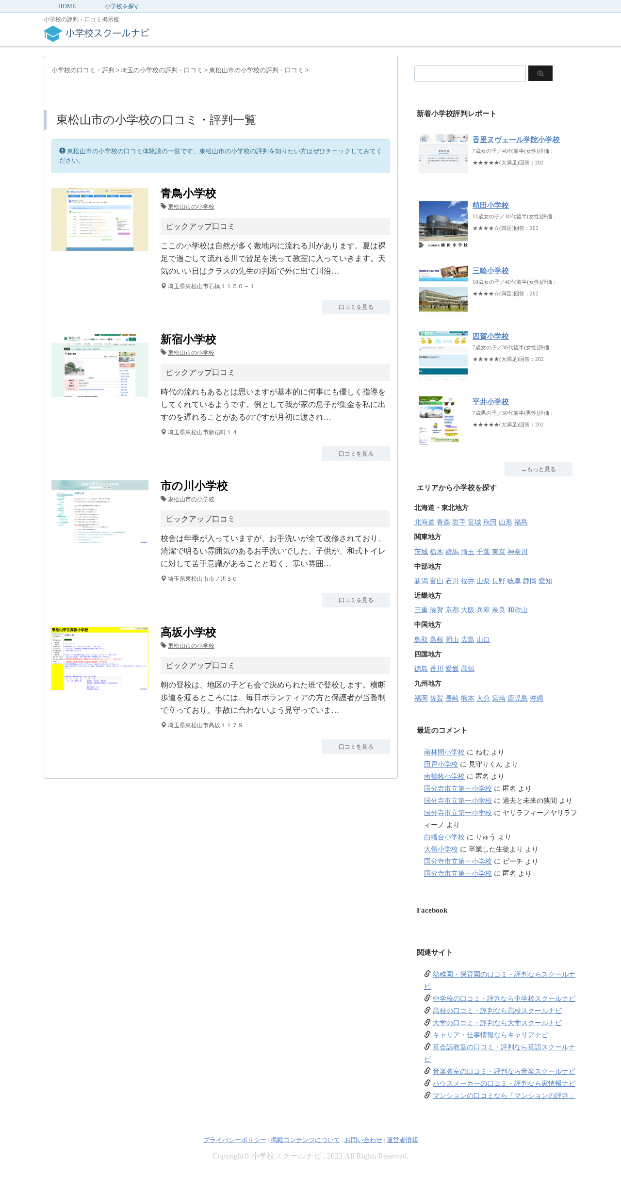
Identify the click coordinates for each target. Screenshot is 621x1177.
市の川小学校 (194, 486)
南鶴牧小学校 (444, 776)
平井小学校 (491, 402)
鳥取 (421, 639)
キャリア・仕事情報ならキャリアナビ (490, 1035)
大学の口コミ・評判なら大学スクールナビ (497, 1023)
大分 (483, 698)
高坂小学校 (188, 632)
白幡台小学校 (444, 837)
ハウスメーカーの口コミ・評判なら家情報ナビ (504, 1083)
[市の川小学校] (99, 537)
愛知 (545, 581)
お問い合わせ (363, 1140)
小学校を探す (122, 6)
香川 (436, 668)
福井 (467, 581)
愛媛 (452, 668)
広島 (467, 639)
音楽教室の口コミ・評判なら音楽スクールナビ (504, 1071)
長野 (499, 581)
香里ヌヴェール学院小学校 (516, 140)
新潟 (421, 581)
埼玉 (467, 552)
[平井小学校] (443, 439)
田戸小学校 (441, 764)
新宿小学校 (188, 339)
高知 (467, 668)
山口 (483, 639)
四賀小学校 (491, 336)
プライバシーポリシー (234, 1140)
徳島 (421, 668)
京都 (452, 610)
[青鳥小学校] (99, 245)
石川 (452, 581)
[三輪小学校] (443, 308)
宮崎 (499, 698)
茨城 (421, 552)
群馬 (452, 552)
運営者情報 (402, 1140)
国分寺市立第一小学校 (458, 788)
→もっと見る (538, 469)
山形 (505, 522)
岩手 (459, 522)
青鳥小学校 (188, 193)
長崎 (452, 698)
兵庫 (483, 610)
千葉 (483, 552)
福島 (521, 522)
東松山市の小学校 (191, 206)
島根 (436, 639)
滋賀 (436, 610)
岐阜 (514, 581)
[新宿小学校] (99, 391)
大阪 (467, 610)
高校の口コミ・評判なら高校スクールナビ (497, 1010)
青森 (443, 522)
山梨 (483, 581)
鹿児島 (517, 698)
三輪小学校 (491, 271)
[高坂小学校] (99, 684)
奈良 (499, 610)
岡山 (452, 639)
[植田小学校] (443, 243)
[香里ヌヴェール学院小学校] (443, 177)
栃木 (436, 552)
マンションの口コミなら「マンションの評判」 (504, 1095)
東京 (499, 552)
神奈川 (517, 552)
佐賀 (436, 698)
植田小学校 (491, 205)
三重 (421, 610)
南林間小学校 (444, 752)
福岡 (421, 698)
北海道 (424, 522)
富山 (436, 581)
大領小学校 (441, 849)
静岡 (530, 581)
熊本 (467, 698)
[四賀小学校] (443, 374)
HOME (67, 6)
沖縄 (536, 698)
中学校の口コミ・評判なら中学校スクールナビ (504, 998)
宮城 (474, 522)
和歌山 (517, 610)
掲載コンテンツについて (305, 1140)
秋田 (490, 522)
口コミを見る (356, 307)
